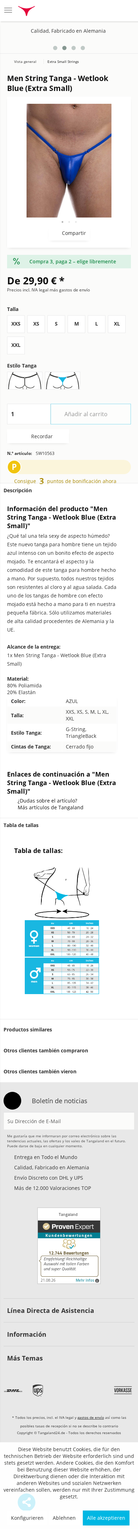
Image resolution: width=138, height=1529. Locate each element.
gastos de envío (90, 1417)
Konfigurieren (27, 1517)
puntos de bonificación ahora (81, 481)
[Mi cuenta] (108, 11)
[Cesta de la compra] (126, 11)
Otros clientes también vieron (40, 1071)
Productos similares (28, 1029)
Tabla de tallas (21, 825)
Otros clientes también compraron (46, 1050)
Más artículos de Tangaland (51, 807)
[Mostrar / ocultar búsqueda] (73, 11)
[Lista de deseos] (91, 11)
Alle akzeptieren (106, 1517)
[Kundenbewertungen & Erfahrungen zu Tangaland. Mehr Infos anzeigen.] (69, 1245)
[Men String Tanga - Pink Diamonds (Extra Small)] (128, 45)
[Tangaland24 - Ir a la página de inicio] (26, 12)
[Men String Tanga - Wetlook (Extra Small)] (117, 45)
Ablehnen (64, 1517)
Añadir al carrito (86, 414)
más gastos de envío (70, 290)
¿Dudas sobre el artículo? (47, 800)
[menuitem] (10, 11)
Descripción (18, 490)
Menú (10, 11)
